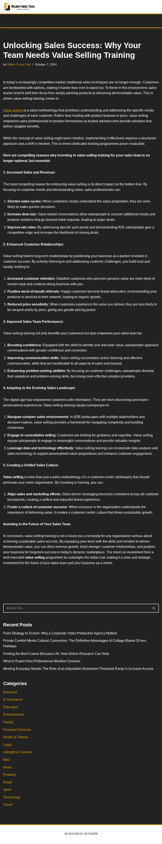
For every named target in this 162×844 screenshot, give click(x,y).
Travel (7, 804)
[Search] (154, 608)
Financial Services (17, 729)
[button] (5, 20)
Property (9, 774)
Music (7, 767)
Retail (7, 782)
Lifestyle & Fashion (17, 752)
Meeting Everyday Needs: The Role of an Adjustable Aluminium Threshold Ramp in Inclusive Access (78, 668)
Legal (7, 744)
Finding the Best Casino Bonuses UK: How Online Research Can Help (56, 653)
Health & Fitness (15, 737)
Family (8, 722)
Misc (6, 759)
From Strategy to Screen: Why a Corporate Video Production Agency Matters (60, 633)
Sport (7, 789)
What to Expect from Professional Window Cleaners (41, 661)
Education (10, 707)
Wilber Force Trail (19, 64)
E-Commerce (13, 699)
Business (10, 692)
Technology (11, 797)
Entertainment (13, 714)
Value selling (13, 110)
